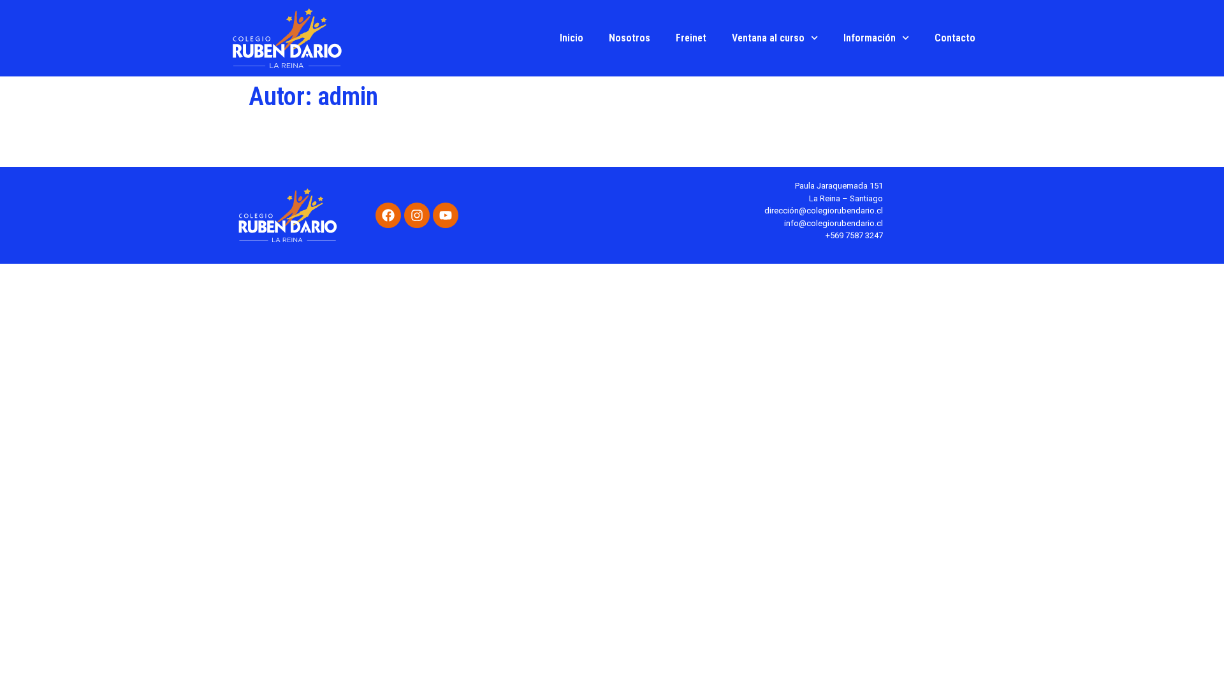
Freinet (691, 38)
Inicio (571, 38)
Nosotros (629, 38)
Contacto (955, 38)
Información (869, 38)
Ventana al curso (768, 38)
